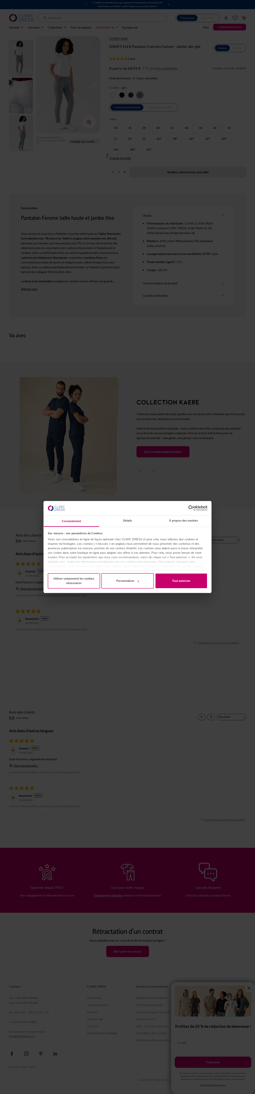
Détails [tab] (127, 520)
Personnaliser (125, 580)
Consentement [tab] (71, 521)
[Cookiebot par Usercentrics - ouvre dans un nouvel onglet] (191, 508)
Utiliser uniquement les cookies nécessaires (73, 581)
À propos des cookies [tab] (183, 520)
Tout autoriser (181, 580)
